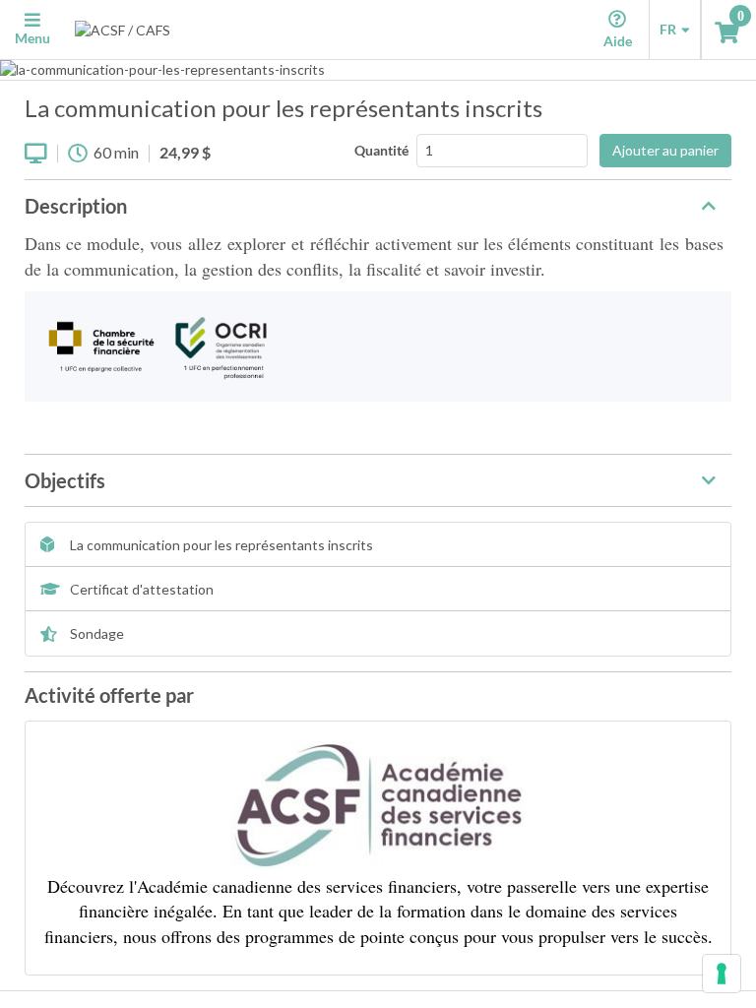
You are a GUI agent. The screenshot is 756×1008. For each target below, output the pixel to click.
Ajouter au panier (665, 150)
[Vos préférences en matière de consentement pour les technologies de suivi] (721, 973)
